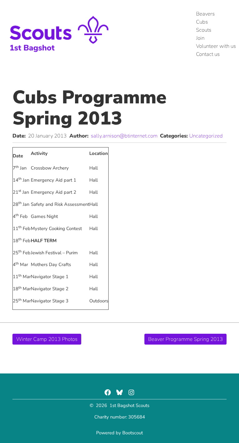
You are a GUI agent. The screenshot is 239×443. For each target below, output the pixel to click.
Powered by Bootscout (119, 433)
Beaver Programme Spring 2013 (185, 339)
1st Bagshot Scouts (129, 405)
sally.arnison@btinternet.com (124, 135)
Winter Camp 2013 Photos (46, 339)
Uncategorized (206, 135)
